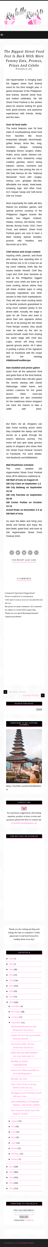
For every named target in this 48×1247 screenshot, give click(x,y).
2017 (11, 1166)
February (15, 1153)
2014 (11, 1183)
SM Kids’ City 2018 (19, 1078)
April (13, 1143)
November (16, 1011)
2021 (11, 986)
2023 (11, 975)
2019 (11, 996)
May (13, 1137)
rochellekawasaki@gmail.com (24, 823)
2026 (11, 958)
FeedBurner (29, 1220)
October (15, 1017)
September (16, 1022)
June (13, 1132)
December (16, 1006)
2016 (11, 1172)
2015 (11, 1177)
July (13, 1126)
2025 (11, 964)
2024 (11, 969)
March (14, 1148)
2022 (11, 980)
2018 (11, 1002)
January (15, 1159)
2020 (11, 991)
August (14, 1121)
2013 (11, 1188)
